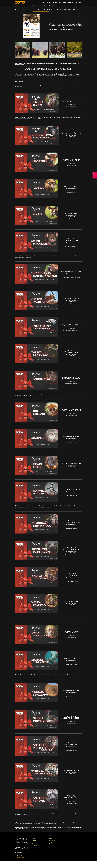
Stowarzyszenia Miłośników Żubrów (41, 11)
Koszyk (80, 2)
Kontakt (65, 2)
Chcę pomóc (71, 2)
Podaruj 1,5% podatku (36, 847)
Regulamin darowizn (53, 843)
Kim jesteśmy (52, 840)
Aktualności (58, 2)
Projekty (51, 2)
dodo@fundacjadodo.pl (20, 857)
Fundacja (45, 2)
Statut (50, 838)
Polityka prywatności (53, 842)
